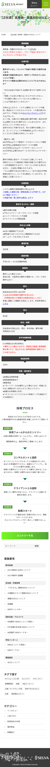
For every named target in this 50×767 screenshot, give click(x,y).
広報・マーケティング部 (13, 689)
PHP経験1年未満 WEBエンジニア (20, 627)
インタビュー (12, 711)
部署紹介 (10, 732)
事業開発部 (9, 684)
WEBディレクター (14, 609)
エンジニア (26, 679)
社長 (6, 694)
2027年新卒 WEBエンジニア (18, 570)
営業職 (10, 604)
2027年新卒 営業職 (15, 575)
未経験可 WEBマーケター (17, 632)
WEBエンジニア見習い (16, 645)
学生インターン (28, 684)
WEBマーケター (13, 650)
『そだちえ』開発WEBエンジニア (21, 588)
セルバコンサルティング (32, 113)
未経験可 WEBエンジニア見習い (20, 622)
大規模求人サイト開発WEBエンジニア (22, 593)
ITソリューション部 (12, 679)
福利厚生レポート (18, 694)
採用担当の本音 (13, 721)
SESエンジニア (13, 662)
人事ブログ (11, 716)
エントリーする (25, 535)
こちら (5, 304)
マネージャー (37, 679)
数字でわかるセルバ (32, 689)
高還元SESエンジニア (16, 599)
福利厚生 (10, 727)
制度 (17, 684)
